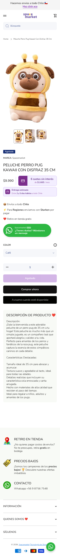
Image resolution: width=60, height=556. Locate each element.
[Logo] (30, 16)
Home (5, 39)
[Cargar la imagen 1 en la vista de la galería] (19, 136)
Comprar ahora (30, 289)
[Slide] (55, 245)
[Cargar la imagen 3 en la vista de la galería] (42, 134)
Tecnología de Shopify (39, 544)
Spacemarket (24, 544)
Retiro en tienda (28, 439)
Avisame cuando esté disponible (30, 300)
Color (7, 244)
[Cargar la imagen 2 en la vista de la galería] (30, 135)
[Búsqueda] (6, 26)
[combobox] (30, 26)
